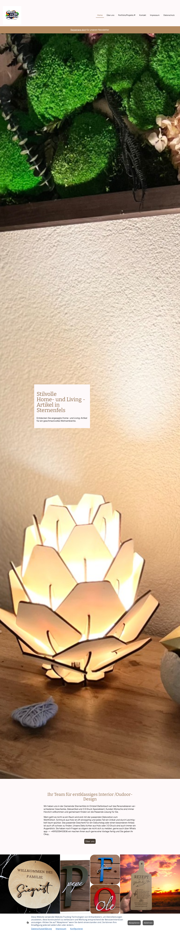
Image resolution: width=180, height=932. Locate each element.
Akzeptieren (134, 922)
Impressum (61, 928)
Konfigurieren (76, 928)
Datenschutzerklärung (41, 928)
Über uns (90, 841)
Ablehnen (148, 922)
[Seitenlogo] (12, 15)
